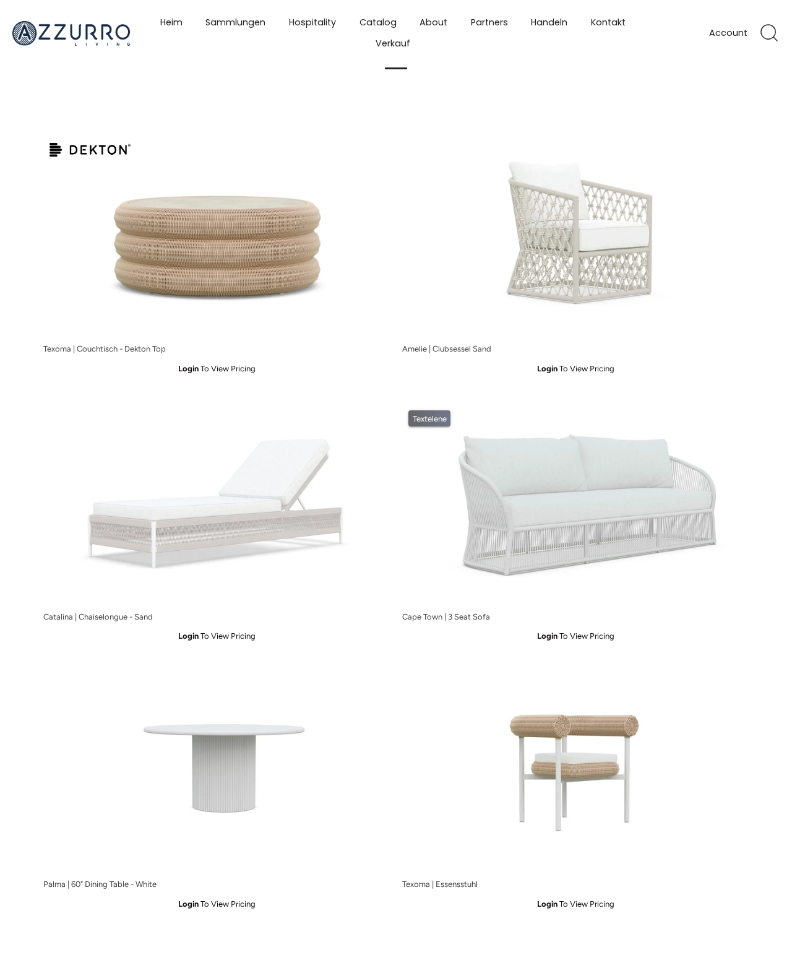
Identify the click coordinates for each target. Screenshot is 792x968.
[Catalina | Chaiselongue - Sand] (216, 504)
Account (728, 33)
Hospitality (312, 22)
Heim (171, 22)
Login (188, 368)
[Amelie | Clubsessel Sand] (575, 237)
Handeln (549, 22)
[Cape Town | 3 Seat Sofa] (575, 504)
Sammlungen (235, 22)
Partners (489, 22)
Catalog (378, 22)
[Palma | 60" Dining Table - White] (216, 772)
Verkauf (393, 43)
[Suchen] (769, 33)
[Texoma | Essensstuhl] (575, 772)
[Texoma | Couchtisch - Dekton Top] (216, 237)
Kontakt (608, 22)
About (433, 22)
